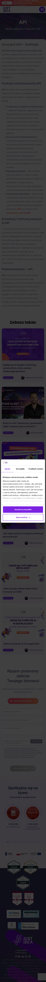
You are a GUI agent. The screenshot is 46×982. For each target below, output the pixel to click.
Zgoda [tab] (7, 469)
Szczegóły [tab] (20, 469)
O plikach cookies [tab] (35, 469)
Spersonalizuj (21, 517)
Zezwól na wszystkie (23, 509)
